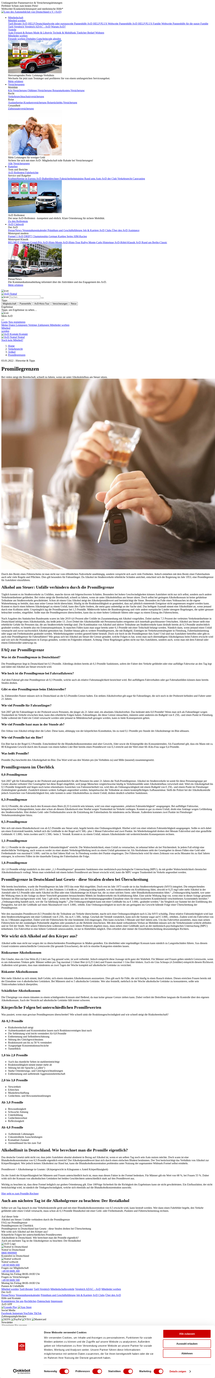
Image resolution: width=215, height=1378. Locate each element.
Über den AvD (113, 1295)
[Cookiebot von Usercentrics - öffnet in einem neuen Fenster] (21, 1371)
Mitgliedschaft (15, 17)
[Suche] (5, 290)
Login (4, 322)
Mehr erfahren (15, 81)
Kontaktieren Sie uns (12, 1301)
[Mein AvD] (5, 313)
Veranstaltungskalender (28, 1295)
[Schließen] (42, 297)
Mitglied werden (17, 20)
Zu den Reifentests (18, 221)
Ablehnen (187, 1353)
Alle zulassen (187, 1333)
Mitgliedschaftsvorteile (62, 1289)
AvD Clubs (99, 1295)
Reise (73, 303)
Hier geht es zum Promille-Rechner (20, 1193)
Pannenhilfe (25, 303)
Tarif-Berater (26, 1289)
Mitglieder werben (18, 35)
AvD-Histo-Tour (41, 303)
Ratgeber (13, 166)
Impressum (56, 1301)
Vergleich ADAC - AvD (88, 1289)
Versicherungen (16, 84)
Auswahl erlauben (187, 1343)
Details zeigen (177, 1371)
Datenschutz (43, 1301)
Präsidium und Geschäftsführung (58, 1295)
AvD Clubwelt (16, 224)
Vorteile (12, 29)
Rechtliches (30, 1301)
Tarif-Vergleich (42, 1289)
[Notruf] (9, 293)
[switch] (97, 1371)
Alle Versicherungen (19, 163)
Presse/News (8, 1295)
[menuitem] (16, 322)
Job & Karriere (84, 1295)
